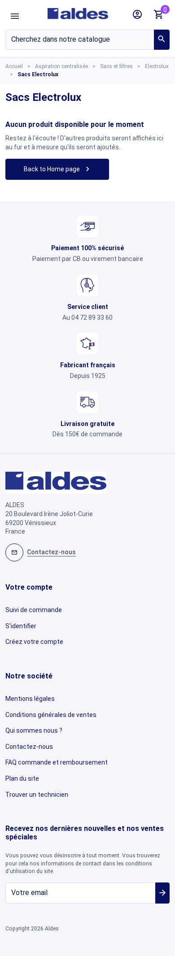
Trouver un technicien (36, 794)
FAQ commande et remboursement (56, 762)
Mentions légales (30, 698)
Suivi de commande (33, 609)
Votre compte (28, 587)
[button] (137, 14)
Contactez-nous (29, 746)
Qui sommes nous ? (33, 730)
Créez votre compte (34, 641)
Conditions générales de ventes (50, 714)
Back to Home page (58, 168)
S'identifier (20, 626)
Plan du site (22, 778)
